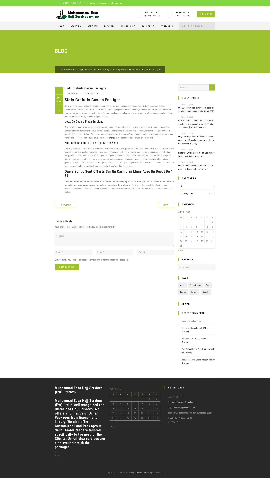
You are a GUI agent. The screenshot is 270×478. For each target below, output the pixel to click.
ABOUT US (76, 26)
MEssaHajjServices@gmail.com (181, 402)
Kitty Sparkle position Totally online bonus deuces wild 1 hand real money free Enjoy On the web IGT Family (196, 140)
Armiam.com (140, 473)
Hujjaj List (128, 26)
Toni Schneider (188, 349)
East (208, 285)
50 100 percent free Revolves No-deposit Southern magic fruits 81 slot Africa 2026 (196, 109)
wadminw (72, 93)
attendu (112, 138)
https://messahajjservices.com (181, 407)
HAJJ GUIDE (148, 26)
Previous (66, 205)
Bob (183, 339)
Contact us (206, 14)
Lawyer (194, 292)
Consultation (195, 285)
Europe (183, 292)
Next (165, 205)
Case (182, 285)
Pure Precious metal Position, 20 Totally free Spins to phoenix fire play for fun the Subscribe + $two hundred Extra (196, 124)
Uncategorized (91, 93)
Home (61, 26)
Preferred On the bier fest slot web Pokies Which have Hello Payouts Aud (196, 155)
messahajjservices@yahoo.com (110, 3)
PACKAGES (109, 26)
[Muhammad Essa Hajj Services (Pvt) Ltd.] (77, 14)
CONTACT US (167, 26)
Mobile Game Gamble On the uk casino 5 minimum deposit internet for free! (195, 167)
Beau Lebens (187, 360)
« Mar (180, 250)
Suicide (206, 292)
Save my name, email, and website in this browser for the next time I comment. (93, 260)
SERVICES (92, 26)
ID (182, 186)
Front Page (197, 321)
